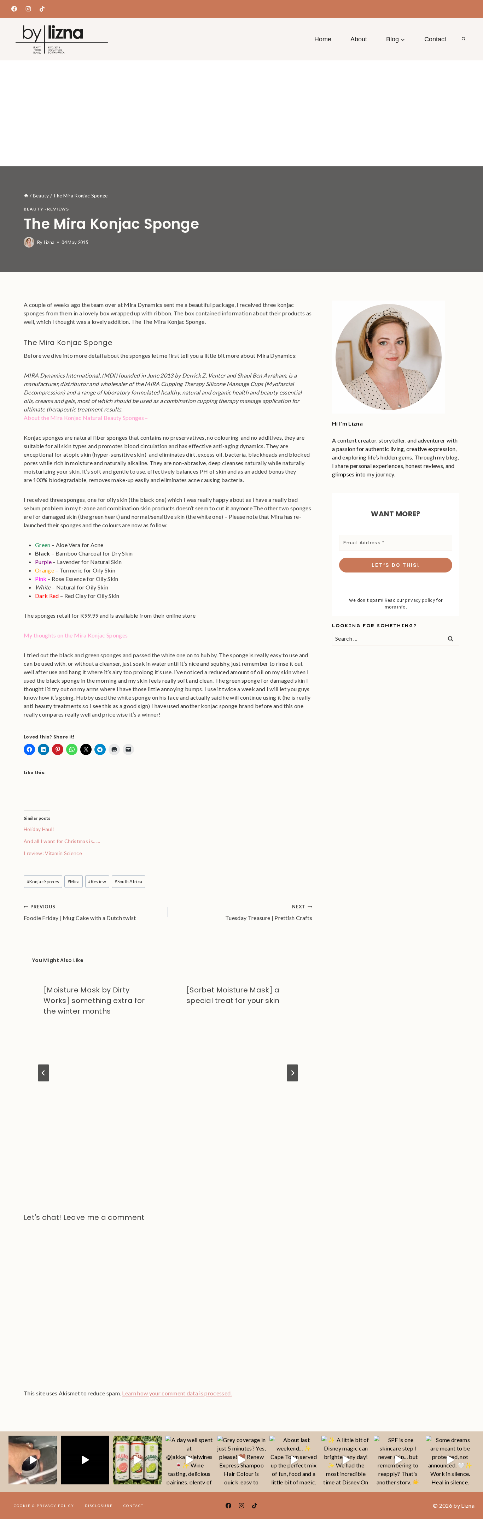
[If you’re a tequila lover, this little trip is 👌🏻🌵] (137, 1460)
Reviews (58, 209)
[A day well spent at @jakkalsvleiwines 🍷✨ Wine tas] (189, 1460)
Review (97, 881)
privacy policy (420, 600)
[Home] (26, 195)
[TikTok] (42, 8)
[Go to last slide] (43, 1072)
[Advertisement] (241, 113)
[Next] (292, 1072)
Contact (435, 39)
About (358, 39)
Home (322, 39)
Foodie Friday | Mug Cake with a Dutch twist (80, 912)
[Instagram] (28, 8)
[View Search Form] (463, 39)
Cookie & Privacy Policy (44, 1505)
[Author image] (29, 242)
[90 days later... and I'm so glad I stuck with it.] (85, 1460)
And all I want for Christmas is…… (62, 841)
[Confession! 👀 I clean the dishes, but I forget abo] (32, 1460)
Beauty (33, 209)
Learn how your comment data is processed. (177, 1393)
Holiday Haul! (39, 829)
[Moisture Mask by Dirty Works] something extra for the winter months (94, 1000)
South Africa (128, 881)
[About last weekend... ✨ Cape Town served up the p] (293, 1460)
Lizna (49, 242)
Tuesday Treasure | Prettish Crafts (268, 912)
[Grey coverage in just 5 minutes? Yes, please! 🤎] (241, 1460)
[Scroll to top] (466, 1492)
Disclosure (99, 1505)
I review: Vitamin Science (53, 853)
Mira (74, 881)
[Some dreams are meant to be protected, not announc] (450, 1460)
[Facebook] (14, 8)
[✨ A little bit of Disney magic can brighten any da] (345, 1460)
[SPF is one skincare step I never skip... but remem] (398, 1460)
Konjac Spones (43, 881)
